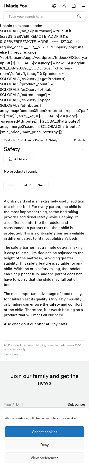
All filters (20, 159)
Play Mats (58, 324)
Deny (44, 444)
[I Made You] (16, 6)
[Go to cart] (73, 5)
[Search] (79, 16)
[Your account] (64, 6)
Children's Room (32, 140)
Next (41, 185)
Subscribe (76, 404)
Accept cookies (44, 431)
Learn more (11, 354)
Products (9, 140)
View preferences (44, 457)
